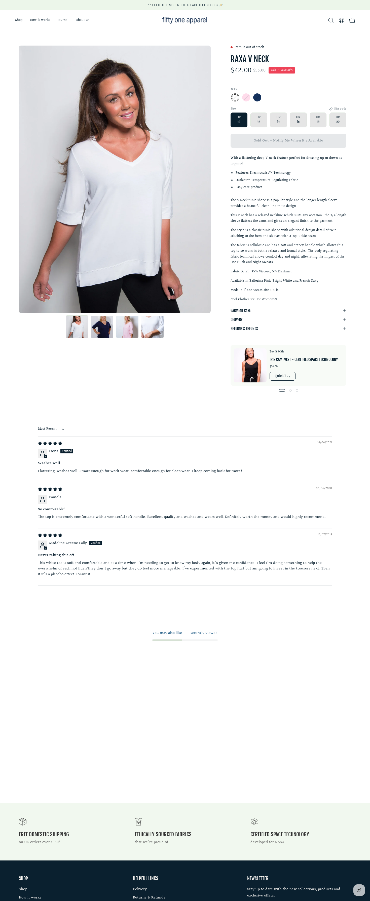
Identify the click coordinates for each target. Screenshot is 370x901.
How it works (30, 897)
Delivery (236, 319)
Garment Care (241, 310)
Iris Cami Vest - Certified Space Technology (304, 359)
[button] (82, 20)
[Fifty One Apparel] (185, 20)
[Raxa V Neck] (77, 326)
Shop (23, 878)
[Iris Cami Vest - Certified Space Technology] (250, 365)
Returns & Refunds (244, 328)
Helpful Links (145, 878)
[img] (50, 444)
